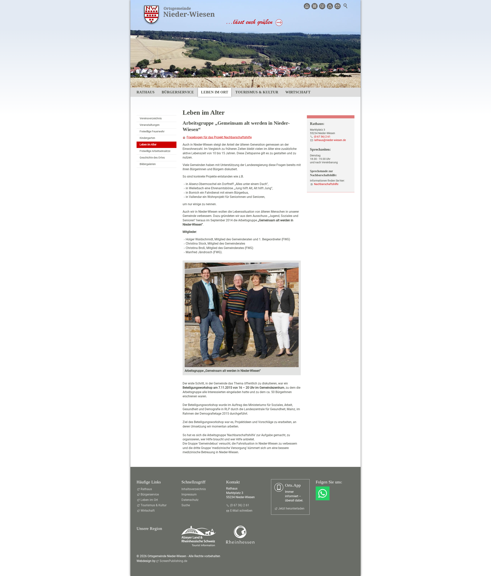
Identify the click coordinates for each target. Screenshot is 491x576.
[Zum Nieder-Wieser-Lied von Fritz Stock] (254, 25)
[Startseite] (307, 6)
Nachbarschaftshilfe (326, 184)
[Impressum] (322, 6)
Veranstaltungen (150, 125)
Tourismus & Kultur (256, 92)
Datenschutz (190, 500)
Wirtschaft (298, 92)
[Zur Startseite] (179, 15)
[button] (323, 493)
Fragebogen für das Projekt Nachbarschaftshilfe (219, 137)
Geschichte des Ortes (152, 157)
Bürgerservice (178, 92)
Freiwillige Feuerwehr (152, 131)
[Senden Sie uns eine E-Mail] (337, 6)
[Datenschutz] (330, 6)
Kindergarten (147, 138)
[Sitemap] (314, 6)
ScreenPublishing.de (173, 561)
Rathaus (146, 92)
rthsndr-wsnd (329, 140)
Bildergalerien (148, 164)
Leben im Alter (148, 144)
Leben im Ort (214, 92)
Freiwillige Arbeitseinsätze (155, 151)
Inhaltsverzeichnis (193, 489)
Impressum (189, 494)
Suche (185, 505)
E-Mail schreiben (241, 510)
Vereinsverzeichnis (151, 118)
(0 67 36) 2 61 (322, 136)
